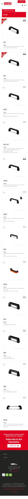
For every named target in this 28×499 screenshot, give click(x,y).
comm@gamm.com (15, 471)
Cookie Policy (12, 488)
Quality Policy (14, 489)
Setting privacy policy (19, 488)
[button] (2, 4)
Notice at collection (21, 489)
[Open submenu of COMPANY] (24, 454)
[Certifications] (14, 474)
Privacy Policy (6, 488)
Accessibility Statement (7, 489)
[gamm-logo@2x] (8, 2)
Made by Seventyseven (14, 492)
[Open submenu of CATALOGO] (24, 457)
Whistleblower (14, 491)
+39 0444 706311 (15, 469)
